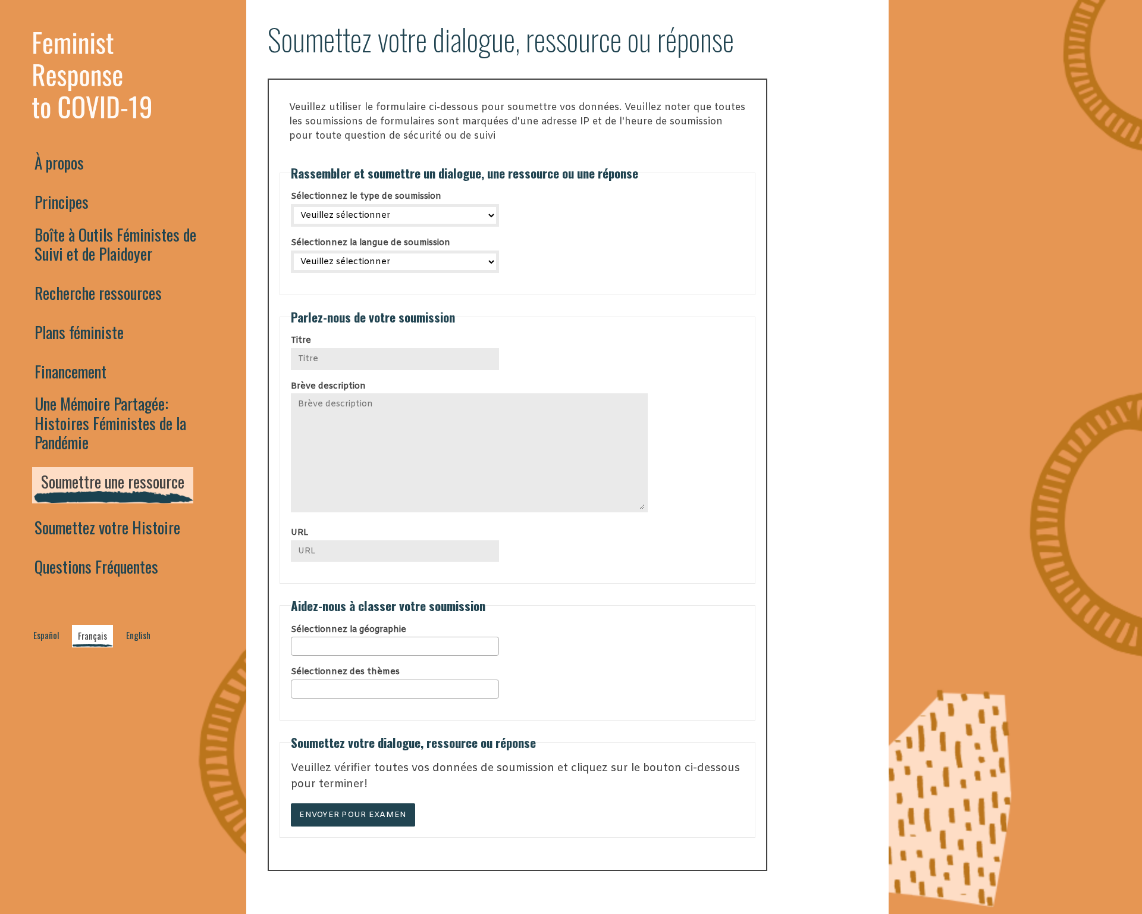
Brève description (328, 386)
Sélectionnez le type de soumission (366, 196)
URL (299, 533)
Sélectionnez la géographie (348, 630)
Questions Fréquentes (96, 566)
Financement (70, 371)
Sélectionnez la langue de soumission (370, 243)
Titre (301, 340)
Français (92, 635)
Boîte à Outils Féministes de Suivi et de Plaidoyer (115, 244)
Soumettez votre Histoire (107, 527)
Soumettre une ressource (112, 481)
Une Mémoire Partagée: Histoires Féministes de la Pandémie (110, 423)
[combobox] (395, 646)
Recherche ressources (98, 293)
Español (46, 635)
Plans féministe (79, 332)
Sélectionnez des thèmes (345, 672)
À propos (59, 162)
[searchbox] (398, 646)
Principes (61, 202)
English (138, 635)
